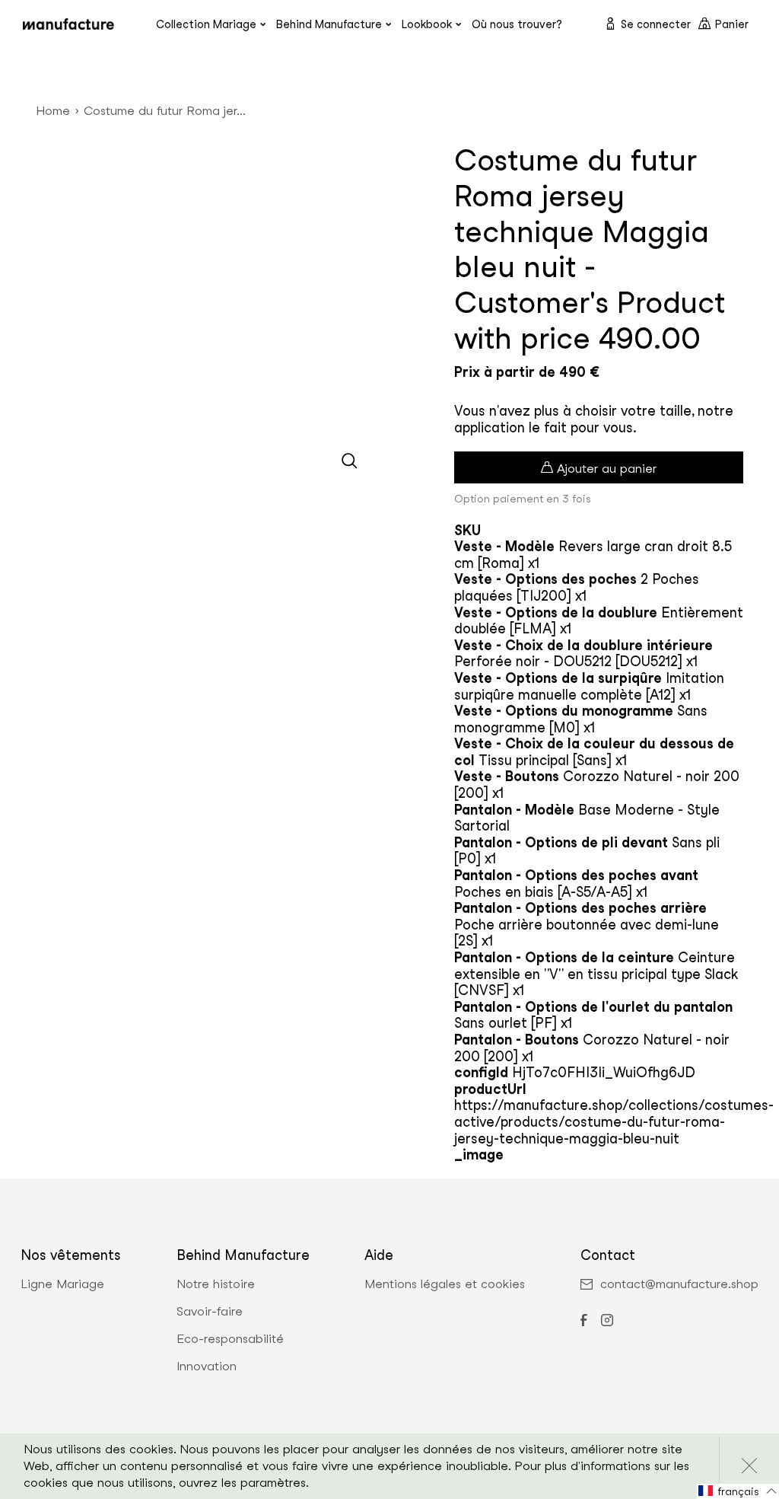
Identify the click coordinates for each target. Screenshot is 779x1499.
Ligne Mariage (62, 1284)
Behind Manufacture (329, 24)
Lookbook (427, 24)
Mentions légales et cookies (444, 1284)
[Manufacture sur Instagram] (607, 1321)
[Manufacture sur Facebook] (583, 1321)
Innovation (206, 1366)
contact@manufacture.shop (679, 1284)
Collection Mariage (206, 24)
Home (53, 111)
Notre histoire (215, 1284)
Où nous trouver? (517, 24)
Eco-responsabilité (230, 1339)
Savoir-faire (209, 1312)
